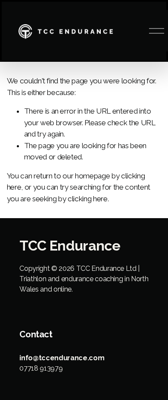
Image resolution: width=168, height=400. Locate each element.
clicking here (88, 198)
